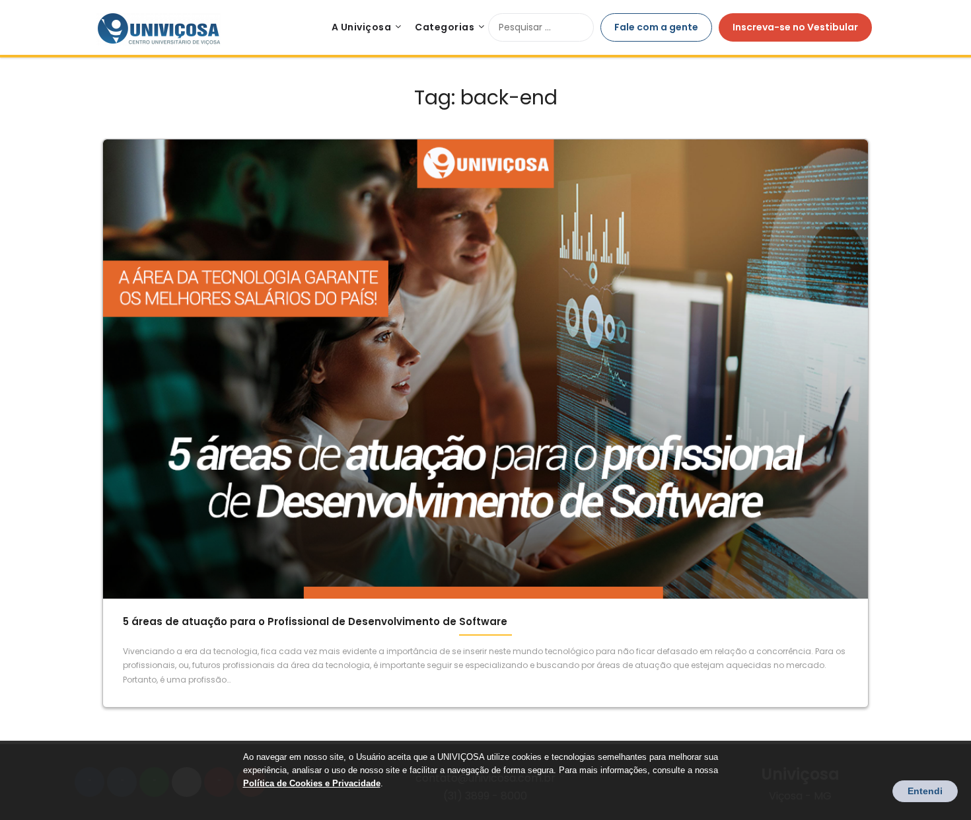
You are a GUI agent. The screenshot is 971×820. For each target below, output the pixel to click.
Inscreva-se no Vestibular (795, 27)
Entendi (925, 791)
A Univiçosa (362, 27)
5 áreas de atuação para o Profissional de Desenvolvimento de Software (315, 621)
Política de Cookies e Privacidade (311, 783)
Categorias (444, 27)
